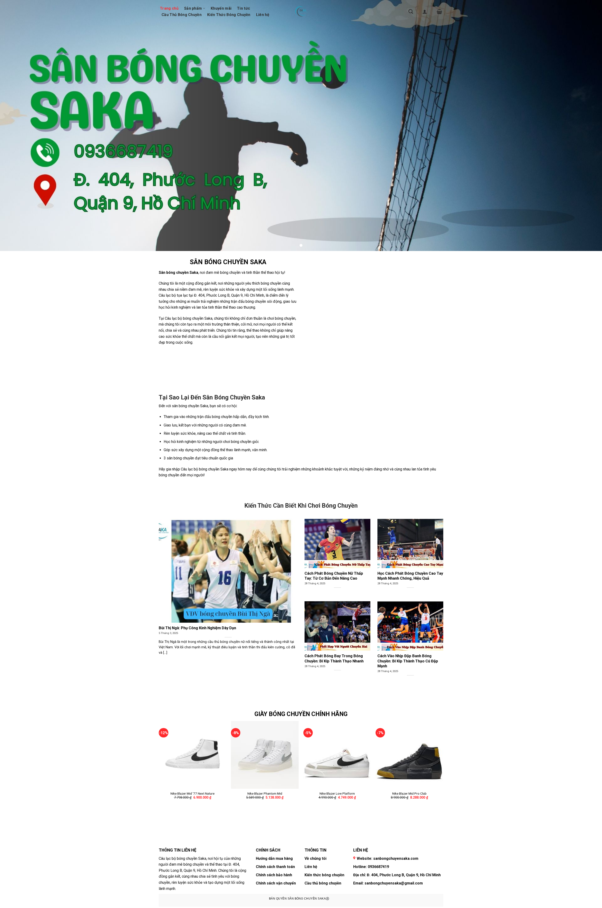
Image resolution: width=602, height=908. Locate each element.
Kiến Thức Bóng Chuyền (228, 14)
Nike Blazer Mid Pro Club (409, 793)
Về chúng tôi (315, 858)
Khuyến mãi (221, 8)
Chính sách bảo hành (274, 875)
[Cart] (439, 12)
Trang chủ (169, 8)
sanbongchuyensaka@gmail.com (393, 883)
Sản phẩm (193, 8)
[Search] (410, 11)
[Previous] (158, 773)
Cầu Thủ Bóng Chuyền (182, 14)
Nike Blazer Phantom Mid (264, 793)
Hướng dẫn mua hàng (274, 858)
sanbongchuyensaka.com (395, 858)
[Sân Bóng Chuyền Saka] (301, 11)
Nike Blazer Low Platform (337, 793)
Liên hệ (262, 14)
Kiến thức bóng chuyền (324, 875)
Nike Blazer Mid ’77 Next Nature (192, 793)
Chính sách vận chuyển (276, 883)
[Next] (443, 773)
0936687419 (378, 866)
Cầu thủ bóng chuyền (323, 883)
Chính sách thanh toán (275, 866)
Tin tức (243, 8)
